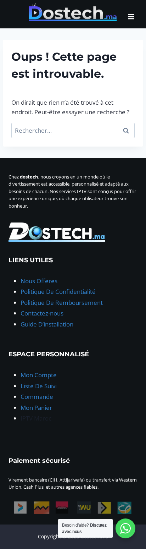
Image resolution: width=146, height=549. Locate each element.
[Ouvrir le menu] (130, 14)
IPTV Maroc (36, 418)
